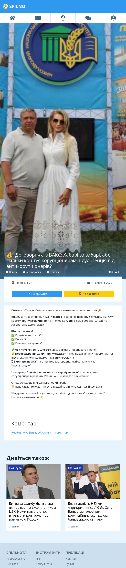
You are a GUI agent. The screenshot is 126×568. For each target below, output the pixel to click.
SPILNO (16, 6)
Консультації (44, 564)
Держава (12, 564)
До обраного (91, 294)
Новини (70, 558)
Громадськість (15, 558)
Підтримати (39, 294)
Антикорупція (33, 272)
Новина (13, 272)
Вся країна (55, 272)
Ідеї (38, 558)
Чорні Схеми (23, 283)
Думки (69, 564)
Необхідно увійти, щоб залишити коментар (39, 432)
